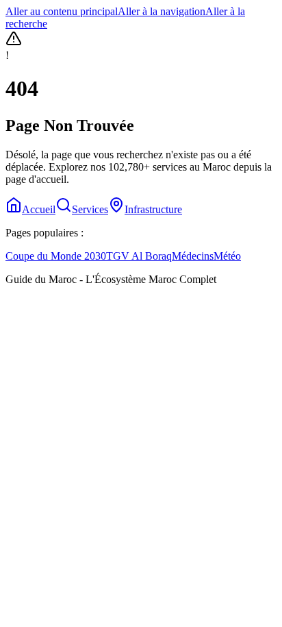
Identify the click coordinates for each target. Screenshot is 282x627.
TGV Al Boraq (139, 256)
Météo (227, 256)
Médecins (193, 256)
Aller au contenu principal (61, 11)
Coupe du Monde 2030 (55, 256)
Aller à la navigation (161, 11)
